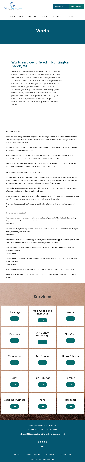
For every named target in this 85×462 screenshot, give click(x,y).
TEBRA (51, 459)
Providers (33, 17)
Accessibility (51, 454)
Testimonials (57, 17)
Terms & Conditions (33, 454)
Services (44, 17)
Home (12, 17)
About (21, 17)
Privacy (17, 454)
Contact (71, 17)
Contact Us (66, 454)
